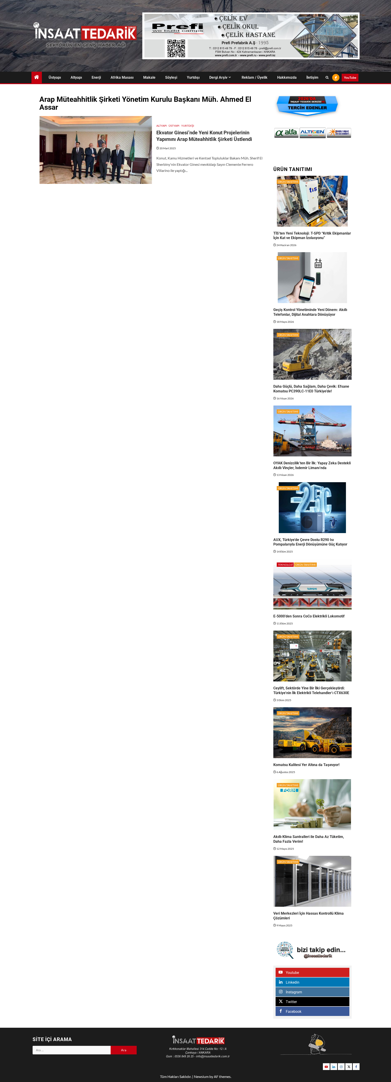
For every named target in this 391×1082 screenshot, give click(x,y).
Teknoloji (285, 564)
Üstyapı (55, 77)
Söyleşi (171, 77)
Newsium (201, 1076)
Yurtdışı (193, 77)
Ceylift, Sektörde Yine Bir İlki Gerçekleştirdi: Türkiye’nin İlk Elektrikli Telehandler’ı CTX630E (311, 690)
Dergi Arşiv (218, 77)
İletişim (312, 77)
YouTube (350, 77)
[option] (286, 133)
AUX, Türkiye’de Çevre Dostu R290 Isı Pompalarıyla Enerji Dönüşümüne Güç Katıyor (310, 542)
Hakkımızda (287, 77)
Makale (149, 77)
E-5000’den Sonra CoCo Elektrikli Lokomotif (309, 616)
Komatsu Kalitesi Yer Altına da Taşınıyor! (306, 765)
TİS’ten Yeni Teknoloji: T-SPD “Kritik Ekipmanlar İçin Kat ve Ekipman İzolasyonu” (312, 235)
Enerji (96, 77)
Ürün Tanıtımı (288, 181)
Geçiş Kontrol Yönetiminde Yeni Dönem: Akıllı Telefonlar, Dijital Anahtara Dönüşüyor (310, 312)
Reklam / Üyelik (254, 77)
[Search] (327, 77)
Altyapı (76, 77)
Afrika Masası (122, 77)
